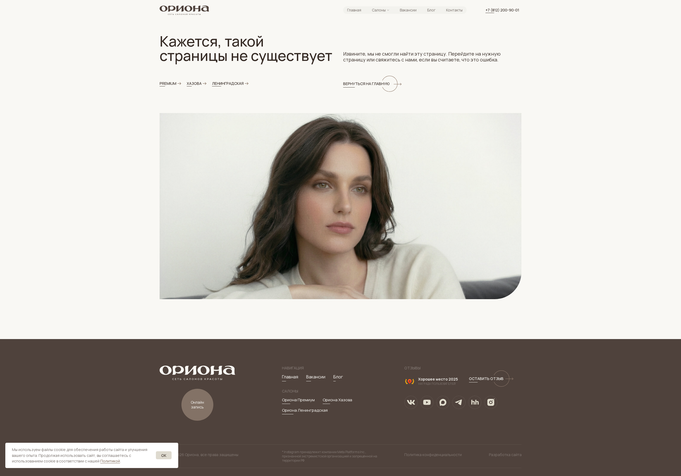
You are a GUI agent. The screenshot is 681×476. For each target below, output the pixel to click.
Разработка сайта (505, 454)
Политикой (110, 461)
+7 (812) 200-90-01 (502, 9)
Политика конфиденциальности (433, 454)
